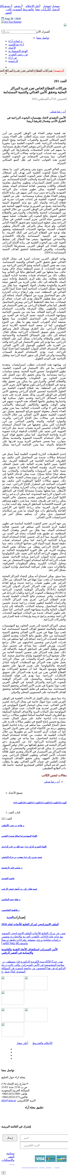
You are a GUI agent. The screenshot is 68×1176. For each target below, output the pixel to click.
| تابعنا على (23, 1058)
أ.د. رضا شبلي (58, 111)
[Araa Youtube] (8, 72)
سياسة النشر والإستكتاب (8, 1156)
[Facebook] (8, 66)
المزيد (10, 917)
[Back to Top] (3, 1172)
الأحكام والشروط (42, 1043)
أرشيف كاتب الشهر (7, 9)
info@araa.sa (8, 1100)
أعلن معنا (22, 1043)
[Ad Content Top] (34, 21)
